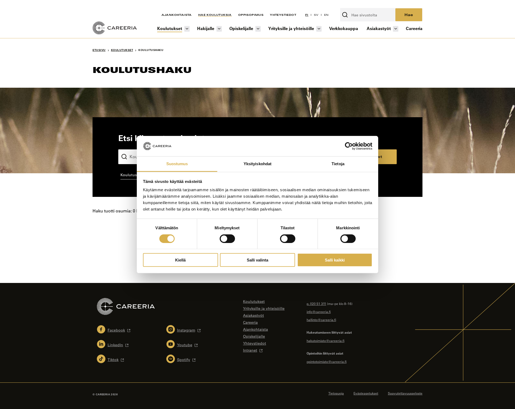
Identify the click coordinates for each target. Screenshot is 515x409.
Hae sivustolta (354, 5)
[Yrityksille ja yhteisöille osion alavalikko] (319, 29)
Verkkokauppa (343, 28)
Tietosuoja (336, 393)
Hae (408, 14)
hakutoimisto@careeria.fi (325, 340)
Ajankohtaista (176, 14)
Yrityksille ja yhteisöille (291, 28)
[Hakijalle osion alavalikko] (219, 29)
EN (326, 14)
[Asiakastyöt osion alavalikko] (395, 29)
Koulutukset (169, 28)
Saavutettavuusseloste (405, 393)
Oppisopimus (250, 14)
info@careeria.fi (319, 311)
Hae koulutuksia (215, 14)
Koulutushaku (131, 145)
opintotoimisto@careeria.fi (327, 361)
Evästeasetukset (366, 393)
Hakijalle (205, 28)
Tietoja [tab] (338, 163)
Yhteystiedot (283, 14)
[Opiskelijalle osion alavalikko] (258, 29)
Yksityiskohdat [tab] (257, 163)
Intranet (250, 350)
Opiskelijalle (241, 28)
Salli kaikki (335, 260)
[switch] (227, 238)
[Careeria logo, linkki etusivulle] (115, 28)
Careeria (414, 28)
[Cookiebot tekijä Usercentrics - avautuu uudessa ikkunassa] (348, 146)
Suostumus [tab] (177, 163)
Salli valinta (257, 260)
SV (316, 14)
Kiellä (180, 260)
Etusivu (99, 50)
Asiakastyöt (379, 28)
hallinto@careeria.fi (321, 320)
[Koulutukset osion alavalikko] (187, 29)
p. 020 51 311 (316, 303)
